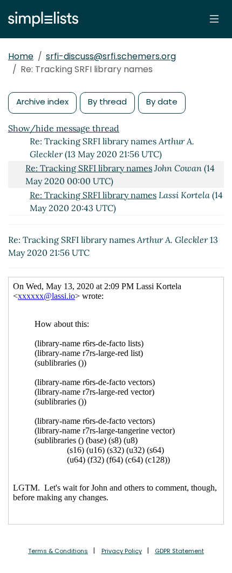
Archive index (42, 101)
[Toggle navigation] (214, 19)
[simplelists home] (40, 19)
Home (20, 56)
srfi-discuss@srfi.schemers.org (111, 56)
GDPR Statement (179, 551)
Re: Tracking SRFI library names (88, 168)
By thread (107, 101)
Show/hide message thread (63, 128)
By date (162, 101)
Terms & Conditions (58, 551)
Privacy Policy (121, 551)
